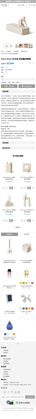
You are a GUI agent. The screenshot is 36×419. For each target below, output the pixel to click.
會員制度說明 (7, 369)
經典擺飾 (16, 51)
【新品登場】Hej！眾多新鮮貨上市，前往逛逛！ (18, 1)
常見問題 (5, 374)
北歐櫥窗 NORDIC (5, 5)
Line (4, 392)
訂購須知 (5, 371)
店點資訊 (5, 361)
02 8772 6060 (13, 384)
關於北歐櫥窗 (7, 359)
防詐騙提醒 (6, 376)
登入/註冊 (21, 5)
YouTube (18, 392)
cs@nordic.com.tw (14, 382)
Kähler (7, 67)
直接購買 (11, 86)
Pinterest (15, 392)
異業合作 (5, 352)
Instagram (11, 392)
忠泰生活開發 (23, 402)
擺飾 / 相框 (24, 51)
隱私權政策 (6, 363)
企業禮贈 (5, 350)
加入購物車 (28, 86)
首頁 (2, 51)
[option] (18, 24)
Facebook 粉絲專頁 (8, 392)
